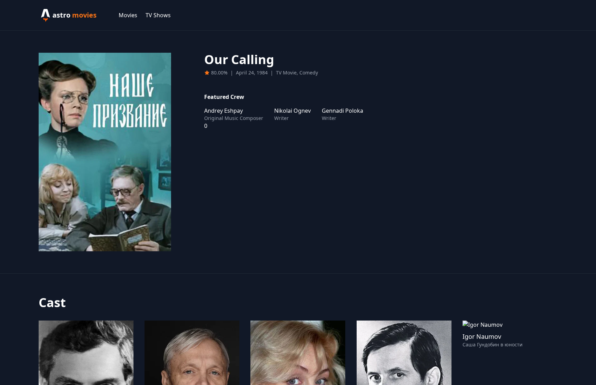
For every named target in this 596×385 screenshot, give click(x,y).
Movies (128, 15)
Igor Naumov (482, 336)
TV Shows (158, 15)
